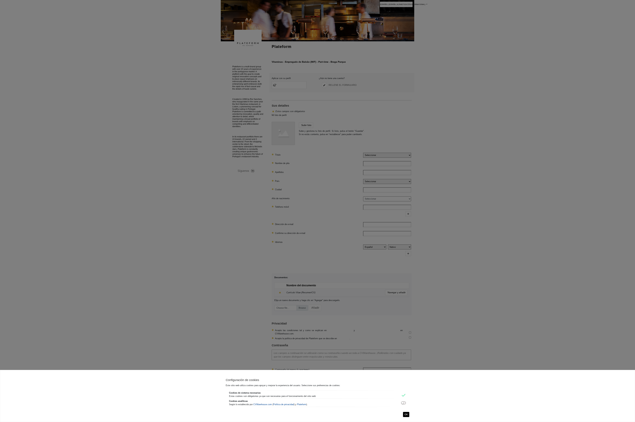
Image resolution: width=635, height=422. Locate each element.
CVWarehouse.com (262, 404)
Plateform (301, 404)
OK (406, 414)
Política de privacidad (283, 404)
